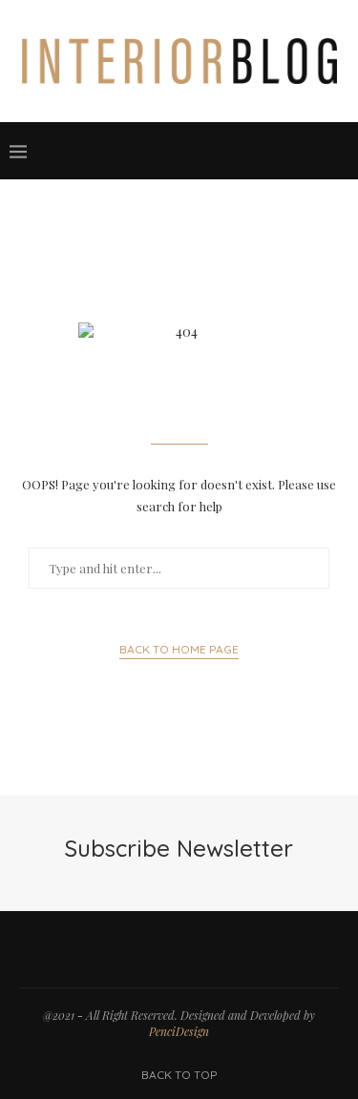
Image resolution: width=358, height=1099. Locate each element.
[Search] (338, 150)
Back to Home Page (179, 649)
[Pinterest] (255, 150)
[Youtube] (274, 150)
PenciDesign (179, 1031)
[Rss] (312, 150)
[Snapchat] (293, 150)
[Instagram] (236, 150)
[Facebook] (197, 150)
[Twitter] (216, 150)
